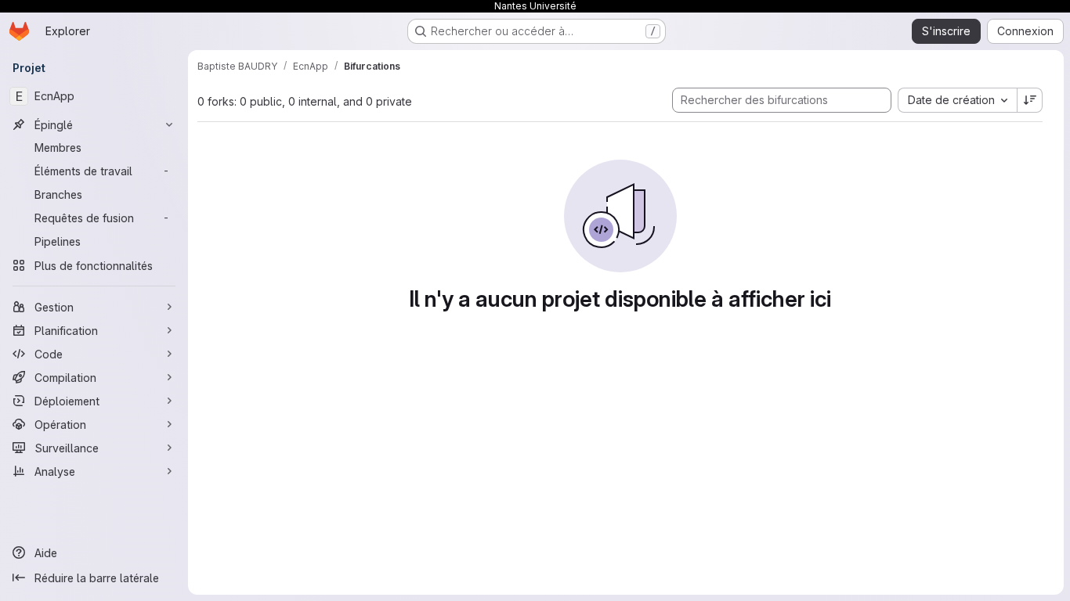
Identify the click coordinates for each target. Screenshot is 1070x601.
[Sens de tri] (1030, 100)
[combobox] (957, 100)
